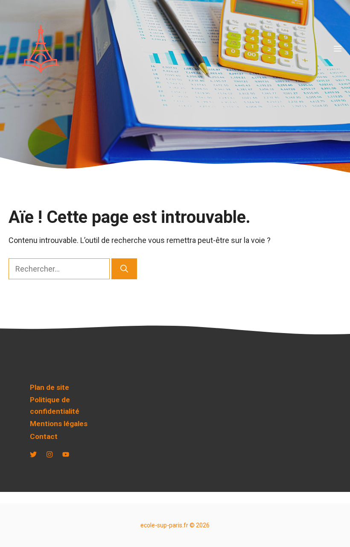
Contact (44, 436)
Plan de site (49, 387)
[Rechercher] (124, 268)
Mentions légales (59, 423)
